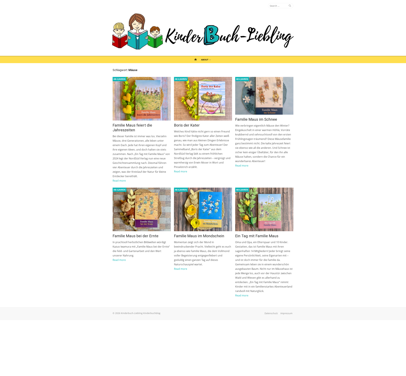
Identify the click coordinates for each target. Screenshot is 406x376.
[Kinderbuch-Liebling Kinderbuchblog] (203, 32)
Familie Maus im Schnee (256, 119)
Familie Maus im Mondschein (199, 236)
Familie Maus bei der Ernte (135, 236)
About (204, 59)
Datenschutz (271, 313)
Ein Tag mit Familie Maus (256, 236)
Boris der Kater (187, 125)
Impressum (286, 313)
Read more (119, 180)
